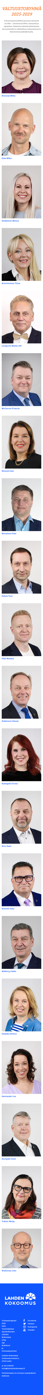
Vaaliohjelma (8, 1329)
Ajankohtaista (8, 1331)
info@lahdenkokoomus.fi (13, 1368)
